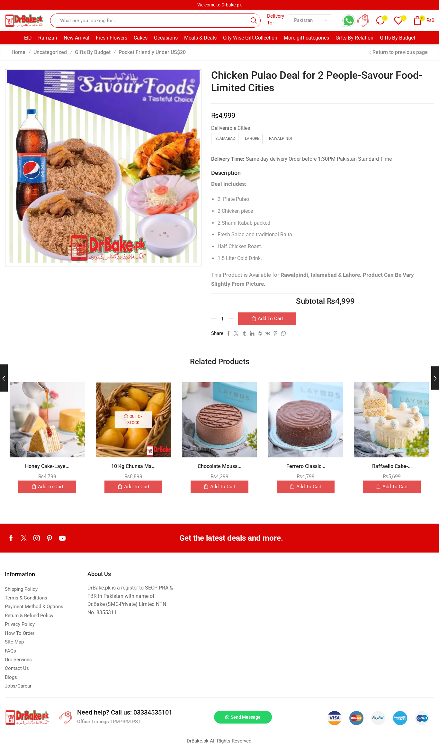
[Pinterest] (49, 538)
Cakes (141, 38)
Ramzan (47, 38)
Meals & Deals (200, 38)
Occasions (166, 38)
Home (18, 52)
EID (28, 38)
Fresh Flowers (111, 38)
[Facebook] (11, 538)
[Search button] (253, 20)
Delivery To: (275, 19)
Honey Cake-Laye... (47, 466)
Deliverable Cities (230, 128)
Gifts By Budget (397, 38)
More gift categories (306, 38)
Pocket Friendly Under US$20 (152, 52)
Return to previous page (400, 52)
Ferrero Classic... (305, 466)
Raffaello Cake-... (392, 466)
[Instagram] (36, 538)
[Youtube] (62, 538)
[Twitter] (24, 538)
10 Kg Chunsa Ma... (133, 466)
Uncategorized (50, 52)
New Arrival (76, 38)
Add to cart (270, 318)
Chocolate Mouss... (219, 466)
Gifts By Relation (354, 38)
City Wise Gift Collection (250, 38)
